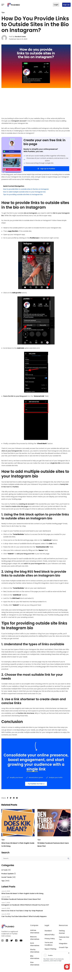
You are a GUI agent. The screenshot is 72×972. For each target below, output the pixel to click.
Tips (3, 12)
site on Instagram (30, 213)
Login (56, 5)
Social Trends (6, 877)
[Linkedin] (13, 798)
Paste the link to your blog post (15, 396)
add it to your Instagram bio (34, 563)
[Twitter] (10, 798)
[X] (12, 940)
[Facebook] (7, 798)
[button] (46, 168)
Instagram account (18, 121)
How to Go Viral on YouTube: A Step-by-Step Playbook (22, 911)
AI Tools (4, 870)
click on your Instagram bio (11, 451)
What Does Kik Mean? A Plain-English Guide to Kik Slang (22, 893)
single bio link (55, 463)
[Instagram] (2, 940)
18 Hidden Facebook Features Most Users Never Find (20, 899)
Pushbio (16, 487)
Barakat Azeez (20, 36)
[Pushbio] (13, 5)
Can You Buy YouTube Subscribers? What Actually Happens (24, 916)
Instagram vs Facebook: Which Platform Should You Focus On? (25, 905)
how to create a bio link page (17, 506)
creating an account (26, 504)
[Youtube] (21, 940)
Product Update (7, 874)
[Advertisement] (36, 103)
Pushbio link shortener (26, 713)
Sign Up (66, 5)
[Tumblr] (17, 798)
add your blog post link (25, 554)
